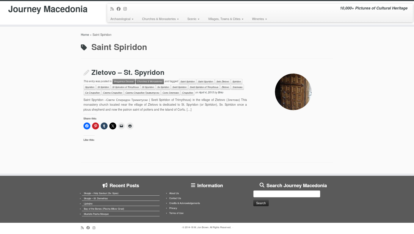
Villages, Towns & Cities (224, 19)
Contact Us (175, 198)
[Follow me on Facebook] (120, 8)
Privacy (173, 208)
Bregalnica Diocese (124, 81)
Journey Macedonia (48, 8)
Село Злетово (171, 92)
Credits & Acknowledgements (184, 203)
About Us (174, 193)
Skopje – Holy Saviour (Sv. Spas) (101, 193)
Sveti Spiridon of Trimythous (204, 87)
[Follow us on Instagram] (126, 8)
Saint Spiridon (187, 81)
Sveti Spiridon (179, 87)
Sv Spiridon (163, 87)
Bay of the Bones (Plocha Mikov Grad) (104, 208)
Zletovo (225, 87)
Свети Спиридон (112, 92)
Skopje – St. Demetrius (96, 198)
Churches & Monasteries (159, 19)
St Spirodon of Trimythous (125, 87)
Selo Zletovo (222, 81)
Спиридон (187, 92)
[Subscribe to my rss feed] (113, 8)
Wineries (258, 19)
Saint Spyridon (205, 81)
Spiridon (236, 81)
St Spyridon (148, 87)
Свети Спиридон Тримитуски (142, 92)
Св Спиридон (92, 92)
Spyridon (89, 87)
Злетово (237, 87)
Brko (220, 92)
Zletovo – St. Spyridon (128, 72)
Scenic (192, 19)
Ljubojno (88, 203)
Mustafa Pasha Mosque (96, 213)
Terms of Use (176, 213)
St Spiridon (103, 87)
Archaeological (120, 19)
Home (85, 34)
